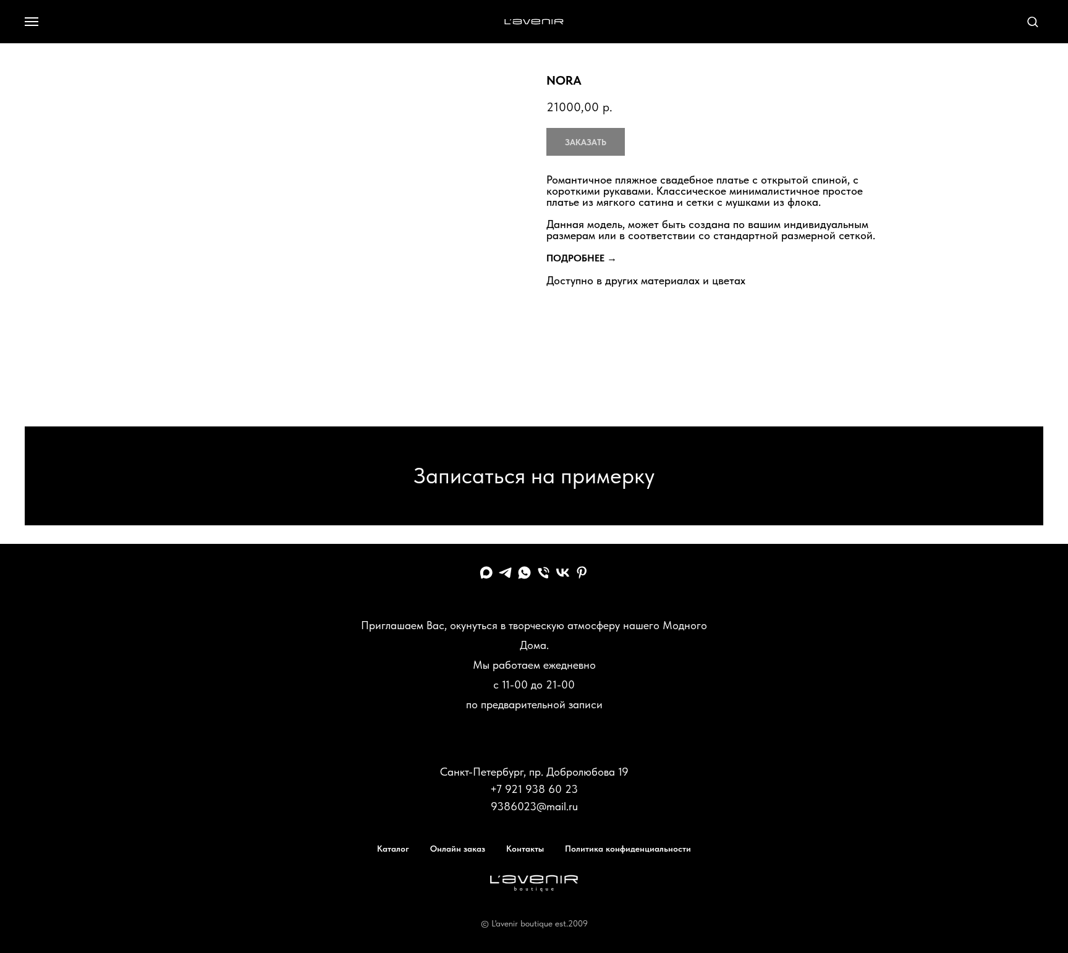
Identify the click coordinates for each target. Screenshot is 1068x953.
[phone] (543, 572)
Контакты (525, 848)
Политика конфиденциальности (628, 848)
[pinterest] (582, 572)
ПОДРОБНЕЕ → (581, 258)
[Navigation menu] (31, 21)
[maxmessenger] (486, 572)
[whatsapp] (524, 572)
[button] (1032, 21)
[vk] (562, 572)
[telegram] (505, 572)
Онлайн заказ (457, 848)
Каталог (393, 848)
